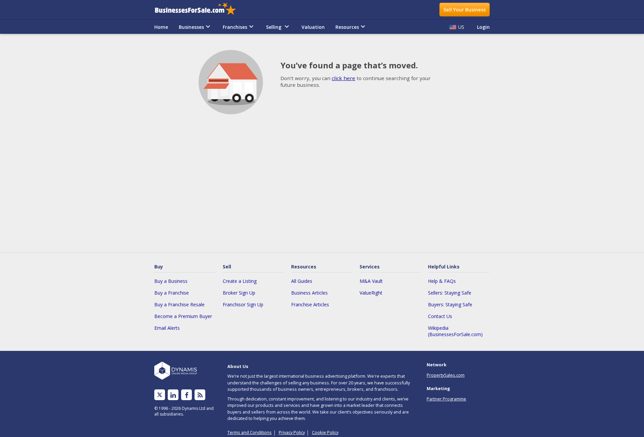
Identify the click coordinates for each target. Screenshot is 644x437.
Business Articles (309, 293)
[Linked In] (173, 394)
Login (483, 27)
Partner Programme (446, 399)
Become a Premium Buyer (183, 316)
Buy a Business (170, 281)
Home (161, 27)
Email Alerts (167, 328)
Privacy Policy (292, 432)
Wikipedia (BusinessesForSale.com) (455, 331)
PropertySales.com (446, 375)
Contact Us (440, 316)
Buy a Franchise (171, 293)
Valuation (313, 27)
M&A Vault (371, 281)
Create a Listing (240, 281)
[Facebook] (187, 394)
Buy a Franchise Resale (179, 304)
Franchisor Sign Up (243, 304)
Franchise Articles (310, 304)
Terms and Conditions (249, 432)
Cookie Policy (325, 432)
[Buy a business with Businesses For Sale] (200, 9)
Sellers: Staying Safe (449, 293)
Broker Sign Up (239, 293)
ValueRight (371, 293)
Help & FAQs (442, 281)
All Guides (301, 281)
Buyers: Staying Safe (450, 304)
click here (343, 78)
